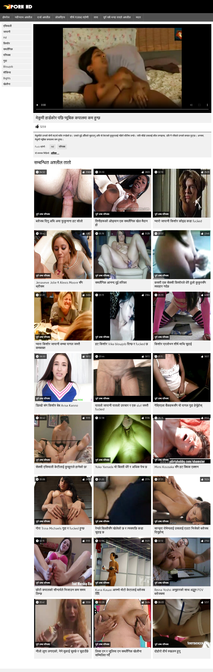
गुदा (5, 60)
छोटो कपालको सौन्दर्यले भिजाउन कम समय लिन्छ (60, 592)
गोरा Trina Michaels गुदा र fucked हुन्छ (60, 528)
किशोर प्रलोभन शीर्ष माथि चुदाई (173, 344)
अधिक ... (55, 153)
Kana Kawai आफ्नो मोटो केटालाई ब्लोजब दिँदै (120, 592)
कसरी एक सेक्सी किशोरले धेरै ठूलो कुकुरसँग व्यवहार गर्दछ (180, 284)
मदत (138, 17)
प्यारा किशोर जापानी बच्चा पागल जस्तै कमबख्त (58, 346)
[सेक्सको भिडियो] (17, 8)
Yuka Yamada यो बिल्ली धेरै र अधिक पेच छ (121, 467)
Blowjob (8, 66)
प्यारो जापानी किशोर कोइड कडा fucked (178, 221)
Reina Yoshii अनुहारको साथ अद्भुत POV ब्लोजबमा (178, 592)
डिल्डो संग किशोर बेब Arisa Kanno (57, 405)
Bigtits (6, 78)
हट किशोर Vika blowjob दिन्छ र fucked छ (121, 344)
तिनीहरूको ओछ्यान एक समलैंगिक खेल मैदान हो (121, 223)
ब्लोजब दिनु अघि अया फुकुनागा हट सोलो (59, 221)
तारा (96, 17)
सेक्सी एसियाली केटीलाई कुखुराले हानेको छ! (61, 467)
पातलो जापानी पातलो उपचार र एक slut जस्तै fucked (121, 407)
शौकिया (7, 72)
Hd (5, 37)
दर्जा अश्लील (43, 17)
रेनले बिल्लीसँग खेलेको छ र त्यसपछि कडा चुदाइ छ (119, 530)
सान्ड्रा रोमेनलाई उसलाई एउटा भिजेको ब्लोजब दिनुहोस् (181, 530)
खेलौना (6, 84)
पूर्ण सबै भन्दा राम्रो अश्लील (117, 17)
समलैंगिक (8, 49)
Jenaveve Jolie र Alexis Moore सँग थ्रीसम (59, 284)
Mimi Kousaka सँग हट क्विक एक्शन (176, 467)
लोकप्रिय (60, 17)
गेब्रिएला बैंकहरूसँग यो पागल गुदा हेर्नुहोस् (178, 405)
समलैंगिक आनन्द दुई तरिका (111, 283)
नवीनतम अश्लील (23, 17)
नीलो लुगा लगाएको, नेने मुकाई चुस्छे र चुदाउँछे (62, 651)
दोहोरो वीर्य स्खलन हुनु (167, 651)
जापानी (6, 31)
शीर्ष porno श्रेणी (79, 17)
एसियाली (7, 26)
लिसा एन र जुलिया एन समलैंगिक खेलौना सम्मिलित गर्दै (118, 653)
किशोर (6, 43)
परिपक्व (6, 55)
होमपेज (6, 17)
